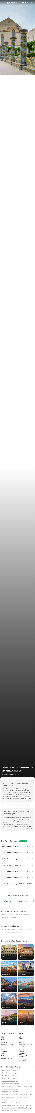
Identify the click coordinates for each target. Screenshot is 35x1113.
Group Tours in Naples (22, 914)
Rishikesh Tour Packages (25, 1108)
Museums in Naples (8, 914)
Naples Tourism (22, 932)
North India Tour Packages (10, 1089)
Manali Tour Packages (9, 1108)
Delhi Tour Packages (8, 1097)
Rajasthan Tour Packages (10, 1078)
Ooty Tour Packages (22, 1097)
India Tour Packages (25, 1094)
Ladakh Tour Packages (9, 1070)
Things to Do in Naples (8, 932)
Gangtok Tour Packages (9, 1100)
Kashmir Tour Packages (9, 1075)
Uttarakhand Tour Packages (10, 1083)
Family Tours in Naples (9, 917)
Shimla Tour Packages (24, 1105)
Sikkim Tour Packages (8, 1105)
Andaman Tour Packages (10, 1081)
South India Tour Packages (10, 1092)
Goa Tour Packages (8, 1086)
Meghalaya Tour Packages (10, 1110)
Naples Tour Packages (24, 929)
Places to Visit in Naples (9, 929)
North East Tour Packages (9, 1094)
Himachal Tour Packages (9, 1073)
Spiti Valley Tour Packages (24, 1086)
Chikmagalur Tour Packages (10, 1102)
